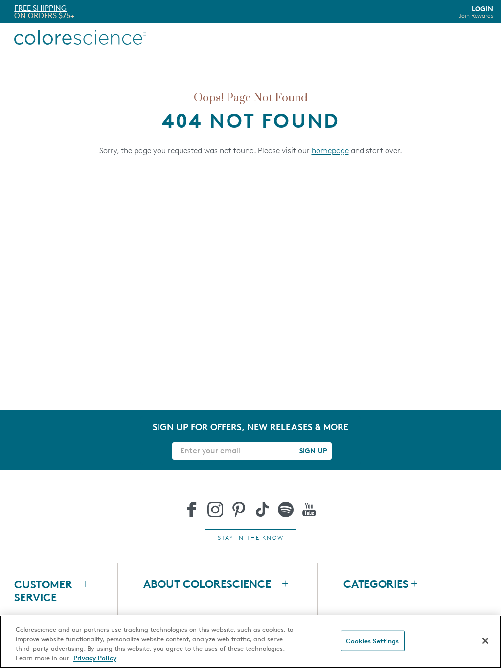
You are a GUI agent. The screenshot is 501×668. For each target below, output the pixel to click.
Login (476, 11)
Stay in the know (251, 537)
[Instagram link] (215, 509)
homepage (330, 150)
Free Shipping (40, 8)
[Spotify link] (286, 509)
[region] (250, 641)
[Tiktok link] (262, 509)
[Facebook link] (192, 509)
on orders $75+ (44, 15)
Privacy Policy (94, 658)
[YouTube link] (309, 509)
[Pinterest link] (239, 509)
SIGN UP (313, 450)
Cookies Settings (372, 641)
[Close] (485, 640)
